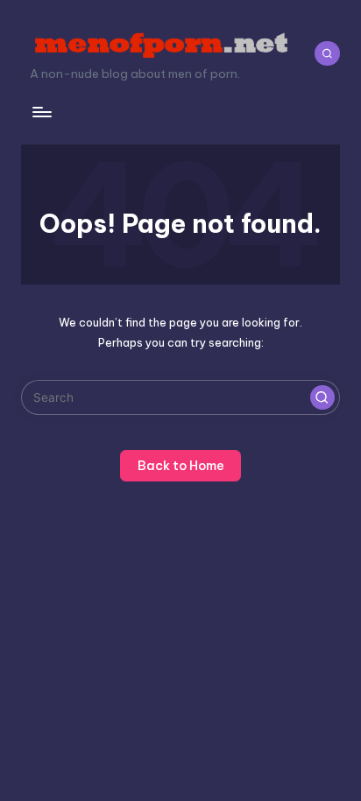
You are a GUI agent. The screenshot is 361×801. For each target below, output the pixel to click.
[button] (322, 397)
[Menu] (41, 111)
